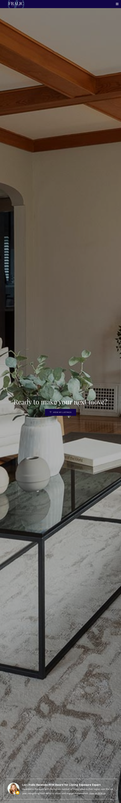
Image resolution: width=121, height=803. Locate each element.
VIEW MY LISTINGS (62, 412)
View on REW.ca (97, 793)
